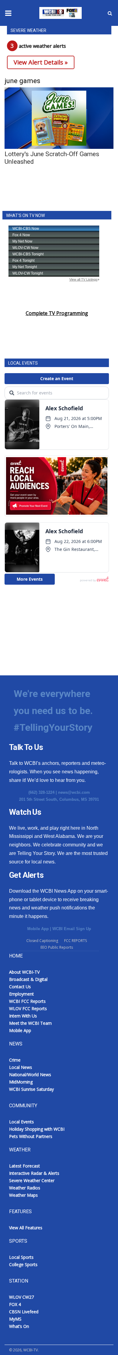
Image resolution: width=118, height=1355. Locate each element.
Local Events (21, 1122)
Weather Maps (23, 1195)
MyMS (15, 1319)
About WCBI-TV (24, 972)
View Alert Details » (41, 62)
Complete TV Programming (57, 313)
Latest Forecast (24, 1166)
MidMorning (21, 1082)
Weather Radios (24, 1188)
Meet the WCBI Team (30, 1023)
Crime (15, 1060)
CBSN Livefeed (23, 1312)
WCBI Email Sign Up (71, 928)
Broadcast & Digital (28, 979)
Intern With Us (23, 1016)
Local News (20, 1067)
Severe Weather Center (31, 1180)
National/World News (30, 1074)
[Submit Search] (109, 13)
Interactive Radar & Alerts (34, 1173)
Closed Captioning (42, 940)
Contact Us (20, 986)
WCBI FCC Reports (27, 1001)
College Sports (23, 1264)
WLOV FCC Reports (28, 1008)
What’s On (19, 1326)
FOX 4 (15, 1304)
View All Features (25, 1228)
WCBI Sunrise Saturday (31, 1089)
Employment (21, 994)
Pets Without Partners (30, 1136)
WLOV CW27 (21, 1297)
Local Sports (21, 1257)
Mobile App (38, 928)
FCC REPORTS (75, 940)
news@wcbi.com (74, 792)
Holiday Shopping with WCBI (36, 1129)
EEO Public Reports (57, 947)
